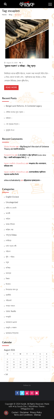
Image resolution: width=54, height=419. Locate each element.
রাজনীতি (8, 295)
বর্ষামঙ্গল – (9, 118)
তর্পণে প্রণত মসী (11, 246)
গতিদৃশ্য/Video (11, 235)
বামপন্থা (8, 273)
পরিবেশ (8, 251)
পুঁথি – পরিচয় (10, 257)
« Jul (6, 374)
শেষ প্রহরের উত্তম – (13, 124)
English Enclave (12, 197)
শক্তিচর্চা (8, 300)
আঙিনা (8, 219)
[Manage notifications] (6, 413)
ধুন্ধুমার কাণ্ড (10, 130)
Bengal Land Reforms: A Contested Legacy (24, 106)
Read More (11, 88)
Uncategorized (12, 202)
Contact (15, 413)
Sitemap (37, 415)
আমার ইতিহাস (10, 224)
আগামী (8, 213)
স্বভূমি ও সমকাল (11, 328)
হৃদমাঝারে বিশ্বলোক (12, 333)
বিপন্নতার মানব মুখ (12, 290)
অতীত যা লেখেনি (11, 208)
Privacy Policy (36, 413)
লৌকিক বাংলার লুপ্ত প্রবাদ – (15, 112)
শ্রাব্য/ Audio (11, 311)
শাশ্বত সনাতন (10, 306)
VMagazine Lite (27, 409)
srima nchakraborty (12, 180)
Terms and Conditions (23, 415)
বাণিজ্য (8, 268)
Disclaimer (24, 413)
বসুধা (7, 262)
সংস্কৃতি (8, 317)
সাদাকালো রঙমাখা (11, 322)
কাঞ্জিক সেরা (9, 230)
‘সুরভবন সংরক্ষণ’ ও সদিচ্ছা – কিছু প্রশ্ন (19, 66)
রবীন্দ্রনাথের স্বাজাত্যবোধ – (32, 180)
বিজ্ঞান (8, 279)
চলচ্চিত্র (8, 241)
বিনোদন (8, 284)
